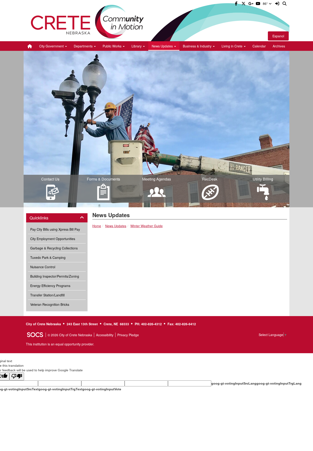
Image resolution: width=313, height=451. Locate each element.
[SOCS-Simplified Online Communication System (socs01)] (35, 335)
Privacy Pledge (128, 335)
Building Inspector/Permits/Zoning (54, 276)
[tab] (57, 217)
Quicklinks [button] (44, 218)
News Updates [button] (163, 46)
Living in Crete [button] (232, 46)
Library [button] (137, 46)
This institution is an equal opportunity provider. (60, 344)
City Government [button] (52, 46)
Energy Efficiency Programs (50, 285)
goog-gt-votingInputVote (101, 389)
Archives (279, 46)
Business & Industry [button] (197, 46)
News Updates (115, 226)
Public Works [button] (112, 46)
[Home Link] (30, 46)
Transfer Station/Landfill (47, 295)
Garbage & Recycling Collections (54, 248)
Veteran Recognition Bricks (49, 304)
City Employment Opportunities (52, 238)
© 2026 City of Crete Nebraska (70, 335)
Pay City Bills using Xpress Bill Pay (55, 229)
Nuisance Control (42, 267)
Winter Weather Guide (146, 226)
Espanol (278, 36)
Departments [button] (83, 46)
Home (96, 226)
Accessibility (104, 335)
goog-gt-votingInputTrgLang (279, 383)
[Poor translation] (16, 376)
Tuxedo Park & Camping (48, 257)
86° (266, 3)
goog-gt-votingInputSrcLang (233, 383)
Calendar (259, 46)
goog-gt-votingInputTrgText (60, 389)
